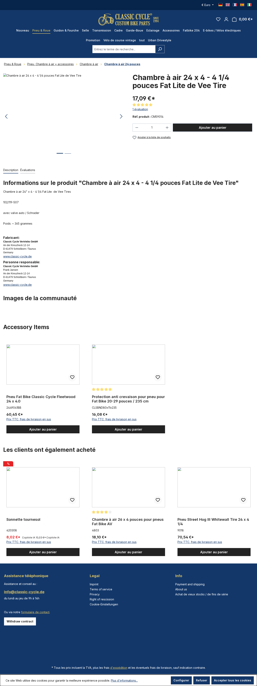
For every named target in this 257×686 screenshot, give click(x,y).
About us (181, 589)
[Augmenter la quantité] (167, 128)
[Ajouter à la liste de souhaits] (72, 377)
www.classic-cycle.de (17, 256)
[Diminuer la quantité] (137, 128)
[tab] (10, 170)
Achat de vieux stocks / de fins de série (201, 594)
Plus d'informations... (124, 680)
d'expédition (118, 667)
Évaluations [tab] (27, 170)
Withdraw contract (20, 621)
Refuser (201, 680)
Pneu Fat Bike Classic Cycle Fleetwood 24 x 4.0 (40, 399)
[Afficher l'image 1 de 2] (60, 156)
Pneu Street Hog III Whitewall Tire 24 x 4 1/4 (213, 521)
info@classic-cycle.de (24, 592)
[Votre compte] (226, 19)
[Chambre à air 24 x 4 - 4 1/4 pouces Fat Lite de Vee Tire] (63, 116)
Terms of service (101, 589)
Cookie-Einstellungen (104, 604)
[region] (128, 385)
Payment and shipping (190, 584)
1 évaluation (140, 109)
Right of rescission (102, 599)
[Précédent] (6, 116)
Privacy (95, 594)
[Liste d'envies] (218, 19)
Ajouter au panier (212, 128)
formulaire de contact (35, 612)
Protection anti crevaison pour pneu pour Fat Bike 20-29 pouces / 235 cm (128, 399)
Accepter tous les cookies (232, 680)
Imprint (94, 584)
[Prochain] (121, 116)
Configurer (181, 680)
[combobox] (123, 49)
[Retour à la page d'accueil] (128, 19)
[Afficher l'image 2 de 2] (68, 156)
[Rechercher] (160, 49)
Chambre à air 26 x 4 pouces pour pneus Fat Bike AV (128, 521)
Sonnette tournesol (23, 519)
